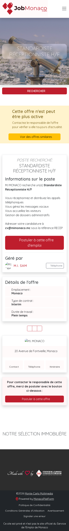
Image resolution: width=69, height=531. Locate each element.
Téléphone (56, 265)
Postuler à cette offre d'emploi (36, 243)
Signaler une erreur (34, 516)
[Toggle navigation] (64, 8)
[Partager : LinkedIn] (39, 328)
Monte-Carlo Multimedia (39, 493)
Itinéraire (55, 366)
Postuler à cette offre (35, 399)
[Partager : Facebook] (29, 328)
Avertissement (56, 510)
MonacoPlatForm (44, 498)
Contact (14, 366)
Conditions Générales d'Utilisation (24, 510)
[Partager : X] (34, 328)
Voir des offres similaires (35, 137)
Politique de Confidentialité (34, 505)
